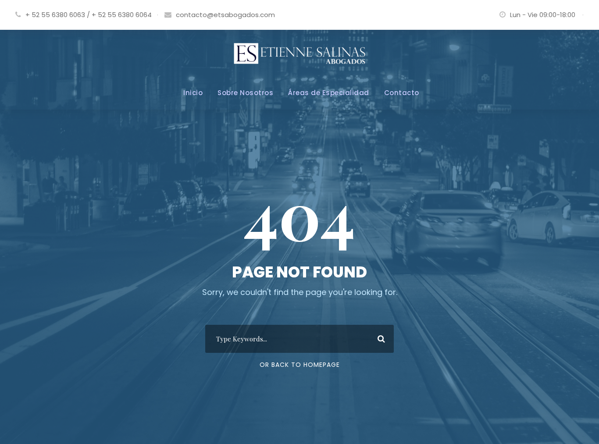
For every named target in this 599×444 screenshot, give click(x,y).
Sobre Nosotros (245, 92)
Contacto (401, 92)
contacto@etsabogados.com (225, 14)
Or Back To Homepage (300, 364)
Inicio (193, 92)
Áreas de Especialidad (328, 92)
